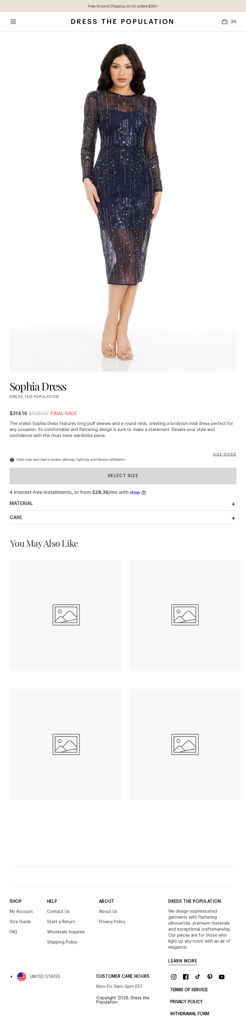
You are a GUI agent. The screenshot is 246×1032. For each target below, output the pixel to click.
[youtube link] (221, 977)
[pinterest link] (209, 977)
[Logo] (122, 21)
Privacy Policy (186, 1002)
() (233, 21)
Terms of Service (189, 990)
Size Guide (224, 454)
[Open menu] (13, 21)
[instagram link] (173, 977)
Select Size (123, 476)
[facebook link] (185, 977)
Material (21, 503)
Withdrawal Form (189, 1014)
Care (16, 517)
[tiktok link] (197, 977)
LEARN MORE (182, 961)
